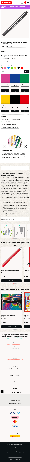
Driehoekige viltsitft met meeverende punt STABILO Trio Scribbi (10, 271)
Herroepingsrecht (7, 452)
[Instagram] (9, 392)
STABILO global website (15, 379)
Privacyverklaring (21, 447)
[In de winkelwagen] (5, 91)
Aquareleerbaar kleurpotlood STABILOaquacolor (8, 316)
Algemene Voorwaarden (20, 451)
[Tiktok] (15, 392)
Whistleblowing (15, 351)
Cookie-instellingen (18, 449)
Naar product (11, 280)
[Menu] (28, 2)
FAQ (15, 361)
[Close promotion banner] (29, 7)
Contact (15, 363)
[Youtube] (18, 392)
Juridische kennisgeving (10, 447)
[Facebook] (12, 392)
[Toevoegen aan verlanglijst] (21, 248)
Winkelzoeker (15, 366)
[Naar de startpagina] (8, 2)
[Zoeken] (19, 2)
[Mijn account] (22, 2)
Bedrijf (15, 346)
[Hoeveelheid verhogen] (8, 88)
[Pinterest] (20, 392)
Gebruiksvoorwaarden (9, 451)
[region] (15, 23)
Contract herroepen (15, 459)
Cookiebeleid (10, 449)
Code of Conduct (15, 348)
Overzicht (15, 381)
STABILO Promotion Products (15, 368)
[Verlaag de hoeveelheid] (2, 88)
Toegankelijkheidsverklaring (20, 452)
